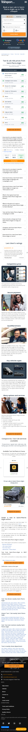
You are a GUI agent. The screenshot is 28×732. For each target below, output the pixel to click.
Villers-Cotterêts (21, 603)
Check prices (14, 161)
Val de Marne (22, 650)
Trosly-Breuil (4, 608)
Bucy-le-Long (16, 607)
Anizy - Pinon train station (7, 631)
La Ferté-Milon (8, 607)
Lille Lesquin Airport (6, 546)
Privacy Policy (6, 709)
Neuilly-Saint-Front (12, 608)
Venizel (3, 607)
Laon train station (12, 642)
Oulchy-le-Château (21, 608)
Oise (2, 648)
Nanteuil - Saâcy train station (12, 638)
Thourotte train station (10, 633)
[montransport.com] (8, 2)
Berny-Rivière (14, 603)
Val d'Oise (15, 650)
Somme (3, 650)
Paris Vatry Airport (9, 620)
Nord (14, 648)
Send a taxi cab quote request (14, 563)
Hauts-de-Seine (12, 651)
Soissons (16, 604)
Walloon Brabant (21, 652)
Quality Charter (6, 712)
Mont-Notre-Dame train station (12, 634)
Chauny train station (10, 635)
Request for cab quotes (14, 434)
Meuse (14, 652)
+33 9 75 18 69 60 (14, 48)
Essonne (8, 652)
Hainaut (6, 651)
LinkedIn (14, 723)
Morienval (3, 609)
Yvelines (3, 652)
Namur (17, 651)
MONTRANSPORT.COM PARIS (10, 672)
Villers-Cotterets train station (8, 560)
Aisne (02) (22, 54)
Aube (11, 652)
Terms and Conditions (8, 706)
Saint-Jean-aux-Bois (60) (12, 609)
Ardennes (10, 648)
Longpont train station (6, 629)
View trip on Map (7, 151)
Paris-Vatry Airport (6, 547)
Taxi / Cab (17, 54)
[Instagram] (20, 723)
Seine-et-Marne (9, 650)
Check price (14, 34)
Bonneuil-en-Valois (15, 605)
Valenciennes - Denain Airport (9, 549)
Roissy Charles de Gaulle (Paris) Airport (10, 617)
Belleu (11, 604)
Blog (3, 697)
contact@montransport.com (10, 677)
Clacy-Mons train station (11, 637)
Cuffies (8, 605)
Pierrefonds (23, 605)
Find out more (14, 666)
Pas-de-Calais (23, 651)
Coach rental (5, 700)
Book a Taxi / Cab (21, 729)
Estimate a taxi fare (14, 594)
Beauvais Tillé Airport (7, 544)
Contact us (5, 694)
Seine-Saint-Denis (20, 648)
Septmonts (4, 605)
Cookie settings (5, 727)
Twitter (9, 723)
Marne (5, 648)
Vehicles (4, 688)
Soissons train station (6, 630)
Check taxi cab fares (14, 129)
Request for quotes (14, 511)
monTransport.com (5, 54)
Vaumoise (21, 607)
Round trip (18, 16)
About (4, 691)
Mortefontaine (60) (5, 603)
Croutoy (20, 604)
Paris (20, 524)
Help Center (5, 685)
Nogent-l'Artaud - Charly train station (12, 639)
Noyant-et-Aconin (5, 604)
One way (10, 16)
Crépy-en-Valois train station (18, 630)
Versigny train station (10, 641)
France (12, 54)
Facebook (3, 723)
